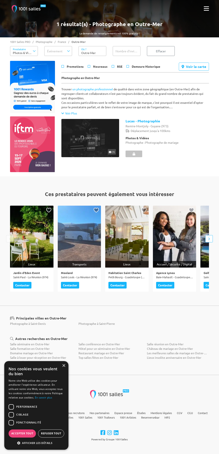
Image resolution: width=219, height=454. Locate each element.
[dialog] (36, 405)
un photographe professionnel (92, 89)
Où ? (83, 49)
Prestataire (19, 49)
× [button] (63, 365)
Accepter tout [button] (22, 433)
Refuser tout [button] (51, 433)
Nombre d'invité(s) (128, 51)
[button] (24, 51)
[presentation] (10, 238)
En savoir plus (43, 397)
